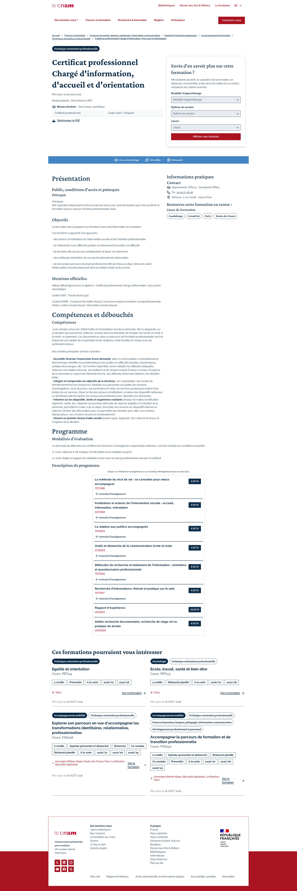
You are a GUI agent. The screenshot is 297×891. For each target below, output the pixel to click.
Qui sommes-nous (101, 825)
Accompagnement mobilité (69, 715)
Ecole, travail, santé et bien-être (178, 669)
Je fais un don (98, 844)
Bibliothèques (158, 851)
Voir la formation (132, 693)
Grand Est (194, 216)
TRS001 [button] (100, 531)
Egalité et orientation (70, 669)
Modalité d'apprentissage (186, 93)
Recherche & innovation (132, 20)
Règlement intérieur (118, 876)
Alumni (94, 840)
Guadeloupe (176, 216)
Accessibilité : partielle (203, 876)
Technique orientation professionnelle (71, 39)
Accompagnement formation (215, 35)
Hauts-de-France (226, 216)
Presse (154, 829)
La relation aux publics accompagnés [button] (121, 526)
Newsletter (228, 876)
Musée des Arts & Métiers (164, 848)
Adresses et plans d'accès (165, 840)
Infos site (95, 876)
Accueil (56, 35)
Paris (208, 216)
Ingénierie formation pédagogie (180, 35)
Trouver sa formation (98, 20)
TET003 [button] (100, 573)
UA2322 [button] (100, 612)
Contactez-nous (231, 20)
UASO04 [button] (100, 630)
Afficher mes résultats (206, 136)
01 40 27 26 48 (185, 192)
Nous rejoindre (158, 833)
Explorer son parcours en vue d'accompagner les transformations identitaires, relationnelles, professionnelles (95, 728)
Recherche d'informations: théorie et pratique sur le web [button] (134, 588)
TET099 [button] (100, 488)
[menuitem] (166, 5)
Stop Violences (158, 859)
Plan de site (156, 863)
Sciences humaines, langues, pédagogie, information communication (125, 35)
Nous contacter (159, 837)
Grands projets (98, 848)
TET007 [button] (100, 592)
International (157, 855)
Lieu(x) (175, 121)
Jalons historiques (100, 829)
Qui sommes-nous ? (66, 20)
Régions (159, 20)
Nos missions (97, 833)
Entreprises (178, 20)
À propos (155, 825)
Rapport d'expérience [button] (110, 607)
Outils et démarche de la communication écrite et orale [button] (133, 545)
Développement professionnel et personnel (176, 729)
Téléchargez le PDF (68, 120)
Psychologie (159, 661)
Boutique (155, 844)
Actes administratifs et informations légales (160, 876)
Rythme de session (182, 107)
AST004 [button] (100, 512)
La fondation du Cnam (102, 837)
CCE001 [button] (100, 550)
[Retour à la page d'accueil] (63, 5)
